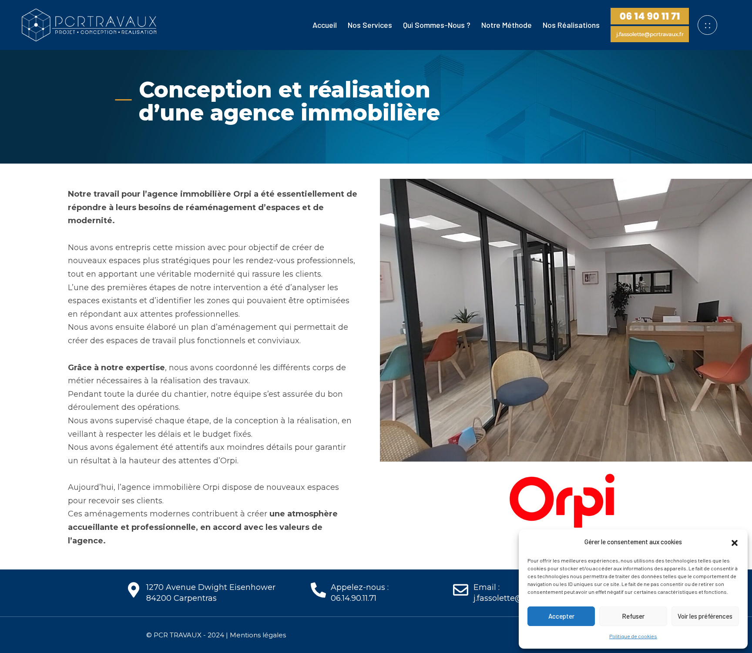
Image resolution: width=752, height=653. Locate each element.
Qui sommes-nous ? (436, 25)
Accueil (324, 25)
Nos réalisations (571, 25)
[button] (734, 541)
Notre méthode (506, 25)
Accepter (561, 616)
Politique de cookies (633, 636)
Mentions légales (258, 635)
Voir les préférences (705, 616)
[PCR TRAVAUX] (89, 24)
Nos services (370, 25)
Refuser (633, 616)
